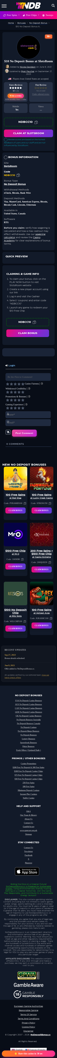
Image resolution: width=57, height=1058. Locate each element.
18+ (48, 36)
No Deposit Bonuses (28, 735)
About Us (28, 819)
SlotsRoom (10, 166)
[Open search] (53, 5)
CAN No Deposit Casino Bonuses (28, 708)
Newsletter (28, 851)
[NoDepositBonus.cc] (28, 5)
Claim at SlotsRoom (28, 133)
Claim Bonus (27, 333)
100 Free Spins (29, 786)
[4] (19, 384)
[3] (15, 384)
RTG (6, 222)
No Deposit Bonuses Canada (28, 723)
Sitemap (28, 834)
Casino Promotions (28, 764)
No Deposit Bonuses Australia (28, 720)
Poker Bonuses (28, 746)
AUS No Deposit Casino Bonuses (28, 704)
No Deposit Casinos (29, 727)
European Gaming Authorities (28, 1006)
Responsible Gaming (28, 1010)
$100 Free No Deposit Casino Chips (28, 771)
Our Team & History (28, 815)
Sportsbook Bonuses (28, 743)
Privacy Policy (28, 1023)
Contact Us (28, 823)
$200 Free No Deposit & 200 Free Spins (28, 767)
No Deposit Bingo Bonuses (28, 731)
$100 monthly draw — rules (15, 99)
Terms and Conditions (28, 1019)
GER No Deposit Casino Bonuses (28, 712)
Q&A (28, 811)
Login (11, 366)
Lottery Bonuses (28, 739)
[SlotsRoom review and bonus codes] (28, 47)
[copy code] (36, 122)
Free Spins (12, 15)
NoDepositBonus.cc (15, 886)
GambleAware (28, 827)
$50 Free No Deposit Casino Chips (28, 779)
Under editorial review (41, 94)
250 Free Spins (29, 783)
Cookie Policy (28, 1027)
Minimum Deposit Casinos (28, 790)
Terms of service (28, 1015)
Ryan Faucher (27, 71)
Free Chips (31, 15)
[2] (11, 384)
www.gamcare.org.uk (28, 830)
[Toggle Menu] (4, 5)
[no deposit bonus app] (28, 877)
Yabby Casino (28, 798)
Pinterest (28, 863)
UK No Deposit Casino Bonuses (28, 716)
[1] (7, 384)
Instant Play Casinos (28, 794)
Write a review (16, 96)
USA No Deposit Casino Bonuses (28, 700)
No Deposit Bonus (15, 184)
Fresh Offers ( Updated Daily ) (28, 750)
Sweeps (49, 15)
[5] (23, 384)
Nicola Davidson (28, 67)
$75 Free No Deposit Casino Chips (28, 775)
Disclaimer (28, 1031)
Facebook (28, 855)
